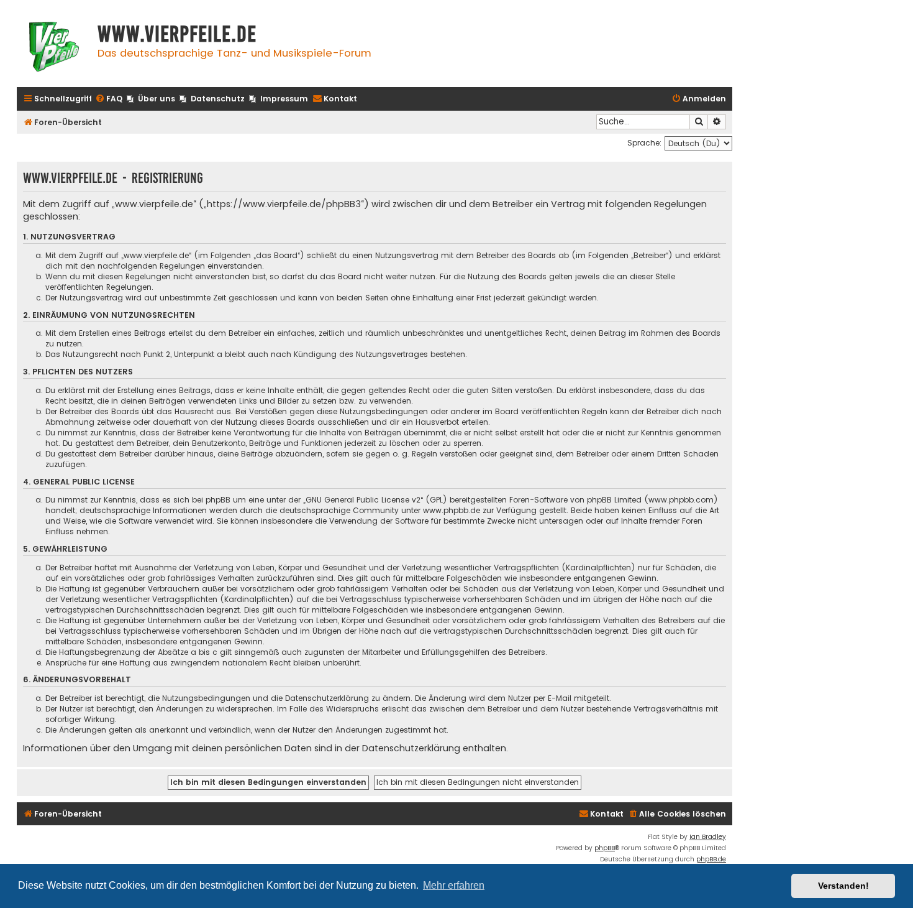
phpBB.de (711, 859)
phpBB (604, 848)
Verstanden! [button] (843, 886)
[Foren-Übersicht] (54, 48)
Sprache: (644, 142)
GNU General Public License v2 (363, 499)
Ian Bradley (707, 836)
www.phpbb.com (681, 499)
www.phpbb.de (451, 510)
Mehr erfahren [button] (453, 885)
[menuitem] (108, 99)
